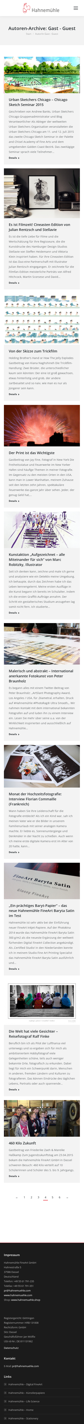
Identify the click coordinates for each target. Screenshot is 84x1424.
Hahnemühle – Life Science (23, 1401)
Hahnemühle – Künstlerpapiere (26, 1393)
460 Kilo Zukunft (22, 1143)
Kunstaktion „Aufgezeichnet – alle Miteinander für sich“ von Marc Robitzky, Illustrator (37, 559)
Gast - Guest (62, 28)
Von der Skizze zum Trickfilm (33, 351)
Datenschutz (11, 1348)
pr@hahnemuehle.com (17, 1290)
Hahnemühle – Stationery (23, 1418)
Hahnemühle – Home (20, 1410)
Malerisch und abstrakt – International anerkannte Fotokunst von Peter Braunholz (41, 676)
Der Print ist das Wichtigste (32, 452)
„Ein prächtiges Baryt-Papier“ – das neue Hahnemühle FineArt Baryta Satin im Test (41, 910)
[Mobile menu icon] (75, 8)
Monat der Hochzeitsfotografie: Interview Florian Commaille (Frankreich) (35, 799)
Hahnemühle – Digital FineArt (25, 1384)
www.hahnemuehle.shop (25, 1300)
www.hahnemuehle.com (18, 1295)
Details (13, 157)
